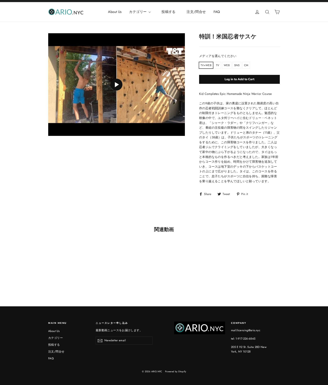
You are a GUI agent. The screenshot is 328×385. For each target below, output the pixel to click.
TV (217, 65)
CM (246, 65)
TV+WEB (206, 65)
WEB (227, 65)
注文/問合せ (196, 11)
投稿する (172, 11)
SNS (237, 65)
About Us (114, 11)
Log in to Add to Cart (239, 79)
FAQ (217, 11)
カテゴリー (138, 11)
